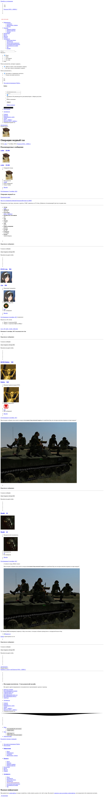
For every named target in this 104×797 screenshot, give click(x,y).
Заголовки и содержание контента (14, 73)
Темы (7, 57)
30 (7, 513)
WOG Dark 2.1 (10, 733)
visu (2, 285)
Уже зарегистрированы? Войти (12, 83)
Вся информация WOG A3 (10, 695)
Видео (5, 34)
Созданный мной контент (13, 44)
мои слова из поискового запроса (15, 68)
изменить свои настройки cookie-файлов (64, 793)
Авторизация (4, 125)
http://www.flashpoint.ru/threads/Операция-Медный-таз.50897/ (16, 200)
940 (12, 362)
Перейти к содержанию (7, 1)
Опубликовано (9, 191)
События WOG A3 (8, 692)
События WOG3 (8, 693)
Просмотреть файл (5, 197)
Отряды (6, 37)
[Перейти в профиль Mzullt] (8, 529)
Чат (8, 47)
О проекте (9, 23)
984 (10, 269)
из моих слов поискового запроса (16, 66)
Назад (8, 751)
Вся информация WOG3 (10, 696)
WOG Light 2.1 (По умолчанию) (14, 735)
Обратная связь (8, 736)
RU (4, 5)
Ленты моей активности (13, 43)
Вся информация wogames (10, 691)
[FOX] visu (4, 269)
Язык (5, 727)
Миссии (6, 36)
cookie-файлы (12, 793)
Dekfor (3, 382)
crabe (5, 143)
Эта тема (8, 60)
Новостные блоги (11, 40)
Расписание (7, 33)
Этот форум (9, 58)
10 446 (8, 150)
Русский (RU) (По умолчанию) (14, 728)
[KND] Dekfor (5, 362)
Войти (8, 102)
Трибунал (6, 697)
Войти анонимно (11, 99)
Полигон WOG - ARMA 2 (24, 143)
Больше (9, 26)
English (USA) (10, 730)
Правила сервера (11, 29)
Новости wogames (8, 689)
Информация (7, 22)
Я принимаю (4, 795)
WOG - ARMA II (8, 214)
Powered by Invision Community (9, 739)
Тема (5, 731)
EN (4, 6)
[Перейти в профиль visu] (6, 282)
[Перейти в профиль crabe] (5, 136)
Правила (6, 28)
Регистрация (7, 109)
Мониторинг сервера (12, 25)
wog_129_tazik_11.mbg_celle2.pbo (9, 328)
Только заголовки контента (13, 75)
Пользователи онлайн (12, 45)
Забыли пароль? (11, 105)
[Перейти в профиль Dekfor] (8, 379)
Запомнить (9, 96)
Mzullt (3, 513)
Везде (7, 55)
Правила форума (11, 30)
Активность (7, 39)
